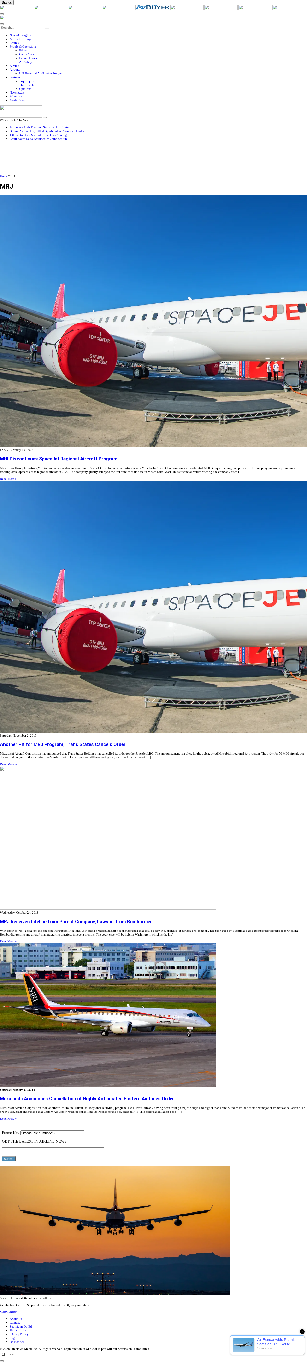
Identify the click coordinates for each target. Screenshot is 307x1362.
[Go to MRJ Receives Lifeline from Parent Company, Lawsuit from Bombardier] (153, 838)
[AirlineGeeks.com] (17, 9)
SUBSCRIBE (8, 1312)
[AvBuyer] (153, 9)
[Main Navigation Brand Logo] (16, 19)
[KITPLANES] (187, 9)
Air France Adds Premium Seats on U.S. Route (39, 127)
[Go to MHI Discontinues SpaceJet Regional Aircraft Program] (153, 321)
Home (4, 176)
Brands (7, 2)
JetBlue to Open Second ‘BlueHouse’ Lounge (39, 135)
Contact (15, 1322)
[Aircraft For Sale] (119, 9)
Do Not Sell (17, 1342)
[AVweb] (85, 9)
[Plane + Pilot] (221, 9)
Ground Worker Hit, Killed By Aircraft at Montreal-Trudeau (48, 131)
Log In (14, 1338)
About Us (16, 1319)
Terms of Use (18, 1330)
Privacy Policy (19, 1334)
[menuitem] (158, 35)
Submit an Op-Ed (21, 1326)
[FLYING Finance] (289, 9)
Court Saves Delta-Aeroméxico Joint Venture (39, 139)
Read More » (8, 479)
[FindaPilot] (255, 9)
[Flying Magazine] (51, 9)
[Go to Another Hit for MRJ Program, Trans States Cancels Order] (153, 607)
